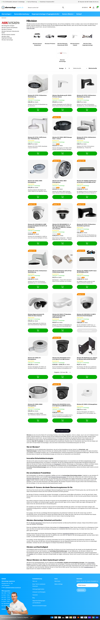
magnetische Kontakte (68, 533)
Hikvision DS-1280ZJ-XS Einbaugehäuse (34, 358)
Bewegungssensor (65, 527)
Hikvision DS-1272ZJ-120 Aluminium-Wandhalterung (37, 271)
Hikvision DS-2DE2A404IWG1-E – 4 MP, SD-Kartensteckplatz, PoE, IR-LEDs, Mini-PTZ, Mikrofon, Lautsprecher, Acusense (61, 226)
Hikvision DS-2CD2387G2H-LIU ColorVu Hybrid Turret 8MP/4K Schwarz (61, 405)
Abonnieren (81, 590)
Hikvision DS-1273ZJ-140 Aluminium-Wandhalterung (86, 138)
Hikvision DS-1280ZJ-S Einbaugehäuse (87, 404)
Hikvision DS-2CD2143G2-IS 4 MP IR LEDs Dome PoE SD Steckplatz (86, 315)
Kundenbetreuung (37, 578)
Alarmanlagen (6, 14)
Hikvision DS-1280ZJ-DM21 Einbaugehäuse (59, 181)
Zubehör (31, 554)
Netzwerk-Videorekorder (33, 478)
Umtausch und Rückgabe (38, 592)
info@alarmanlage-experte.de (13, 587)
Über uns (34, 581)
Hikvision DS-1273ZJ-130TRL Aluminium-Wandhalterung (37, 138)
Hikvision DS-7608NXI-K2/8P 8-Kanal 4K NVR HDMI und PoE (86, 271)
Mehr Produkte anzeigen (62, 430)
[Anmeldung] (93, 7)
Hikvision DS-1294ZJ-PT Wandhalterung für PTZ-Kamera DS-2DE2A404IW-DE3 (61, 316)
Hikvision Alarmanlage (7, 39)
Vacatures (35, 594)
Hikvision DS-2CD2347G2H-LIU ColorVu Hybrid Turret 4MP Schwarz (61, 358)
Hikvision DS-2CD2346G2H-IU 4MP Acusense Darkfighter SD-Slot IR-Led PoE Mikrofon (37, 226)
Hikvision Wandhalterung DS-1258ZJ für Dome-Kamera (61, 96)
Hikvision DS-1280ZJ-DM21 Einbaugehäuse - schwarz (62, 138)
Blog (33, 597)
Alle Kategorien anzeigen (8, 25)
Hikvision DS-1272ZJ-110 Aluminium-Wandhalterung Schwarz (86, 225)
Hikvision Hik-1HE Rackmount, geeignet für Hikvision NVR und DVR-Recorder (87, 358)
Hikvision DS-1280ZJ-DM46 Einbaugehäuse (35, 405)
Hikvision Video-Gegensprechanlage (7, 37)
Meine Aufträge (58, 584)
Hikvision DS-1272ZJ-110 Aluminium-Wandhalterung (37, 96)
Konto (56, 578)
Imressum (4, 609)
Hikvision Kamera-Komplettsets (9, 27)
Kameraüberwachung (21, 14)
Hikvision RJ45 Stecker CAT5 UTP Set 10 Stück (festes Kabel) (61, 271)
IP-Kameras (57, 464)
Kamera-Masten (67, 14)
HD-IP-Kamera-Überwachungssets (57, 477)
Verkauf (79, 14)
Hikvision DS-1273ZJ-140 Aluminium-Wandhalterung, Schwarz (86, 96)
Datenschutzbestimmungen (39, 605)
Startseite (4, 17)
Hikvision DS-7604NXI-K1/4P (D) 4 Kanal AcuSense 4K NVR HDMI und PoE (86, 181)
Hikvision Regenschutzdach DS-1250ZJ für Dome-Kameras (36, 315)
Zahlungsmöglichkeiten (38, 589)
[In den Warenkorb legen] (38, 110)
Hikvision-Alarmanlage (36, 522)
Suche (63, 7)
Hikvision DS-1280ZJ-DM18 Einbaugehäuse (35, 181)
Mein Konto (57, 581)
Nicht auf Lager (87, 330)
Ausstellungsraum (88, 567)
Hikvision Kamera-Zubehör (8, 34)
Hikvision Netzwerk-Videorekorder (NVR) (10, 32)
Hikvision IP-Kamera (7, 29)
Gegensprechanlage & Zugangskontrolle (45, 14)
